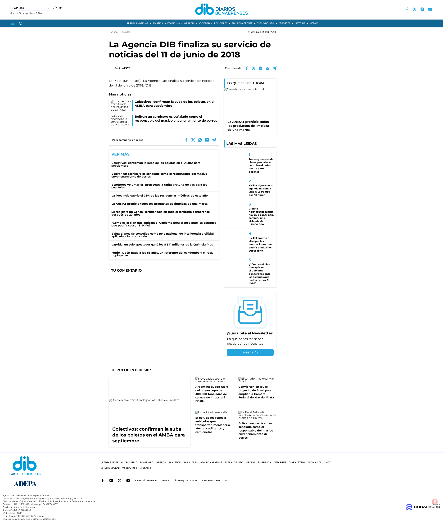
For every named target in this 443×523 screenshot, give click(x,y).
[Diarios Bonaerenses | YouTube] (430, 9)
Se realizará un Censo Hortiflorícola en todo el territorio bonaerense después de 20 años (160, 213)
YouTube (128, 480)
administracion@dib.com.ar (22, 507)
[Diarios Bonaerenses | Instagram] (422, 9)
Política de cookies (211, 480)
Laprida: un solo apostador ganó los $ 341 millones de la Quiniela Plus (162, 244)
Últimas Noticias (137, 23)
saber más (250, 352)
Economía (173, 23)
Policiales (220, 23)
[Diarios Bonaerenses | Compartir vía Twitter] (254, 68)
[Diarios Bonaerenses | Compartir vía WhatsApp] (261, 68)
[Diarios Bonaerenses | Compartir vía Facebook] (247, 68)
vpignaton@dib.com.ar (48, 498)
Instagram (111, 480)
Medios (314, 23)
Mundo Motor (110, 468)
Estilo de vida (265, 23)
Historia (300, 23)
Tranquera (129, 468)
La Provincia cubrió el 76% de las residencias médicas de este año (159, 195)
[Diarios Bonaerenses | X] (415, 9)
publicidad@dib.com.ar (25, 498)
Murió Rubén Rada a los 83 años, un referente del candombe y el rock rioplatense (162, 254)
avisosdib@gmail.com (71, 498)
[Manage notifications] (435, 501)
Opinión (189, 23)
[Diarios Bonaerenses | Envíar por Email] (267, 68)
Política (157, 23)
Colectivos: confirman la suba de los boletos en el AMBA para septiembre (155, 164)
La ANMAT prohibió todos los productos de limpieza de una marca (159, 203)
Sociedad (204, 23)
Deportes (284, 23)
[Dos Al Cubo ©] (423, 509)
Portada (113, 32)
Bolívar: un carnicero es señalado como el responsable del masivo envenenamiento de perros (159, 175)
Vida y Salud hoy (319, 462)
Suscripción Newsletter (145, 480)
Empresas (264, 462)
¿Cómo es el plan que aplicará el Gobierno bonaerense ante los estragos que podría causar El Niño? (163, 224)
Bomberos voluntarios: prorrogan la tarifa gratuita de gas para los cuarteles (159, 186)
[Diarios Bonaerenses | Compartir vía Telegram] (274, 68)
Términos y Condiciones (185, 480)
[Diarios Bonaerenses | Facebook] (407, 9)
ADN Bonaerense (242, 23)
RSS (226, 480)
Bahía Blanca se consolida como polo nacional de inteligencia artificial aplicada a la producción (162, 235)
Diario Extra (297, 462)
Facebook (103, 480)
